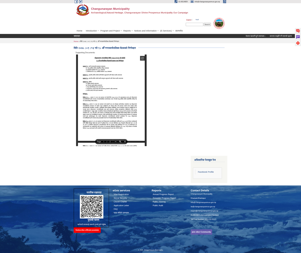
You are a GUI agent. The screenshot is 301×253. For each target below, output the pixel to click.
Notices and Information (145, 31)
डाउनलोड (179, 31)
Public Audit (158, 205)
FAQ (116, 209)
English (188, 20)
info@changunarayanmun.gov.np (203, 202)
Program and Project (110, 31)
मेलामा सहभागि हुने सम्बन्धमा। (246, 36)
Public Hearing (159, 202)
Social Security (120, 198)
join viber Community (201, 232)
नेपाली (197, 20)
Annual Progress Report (163, 194)
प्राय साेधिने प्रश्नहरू (121, 213)
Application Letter (121, 205)
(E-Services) (166, 31)
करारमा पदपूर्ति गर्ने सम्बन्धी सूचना (271, 36)
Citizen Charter (120, 202)
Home (79, 31)
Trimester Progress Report (164, 198)
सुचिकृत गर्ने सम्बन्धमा (293, 36)
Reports (127, 31)
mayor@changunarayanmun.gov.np (204, 211)
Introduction (91, 31)
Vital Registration (121, 194)
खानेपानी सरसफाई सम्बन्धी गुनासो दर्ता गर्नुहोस (91, 224)
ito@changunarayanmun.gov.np (203, 207)
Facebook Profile (206, 172)
